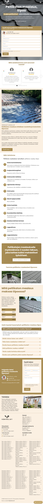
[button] (41, 76)
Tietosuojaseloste (16, 498)
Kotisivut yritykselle (8, 500)
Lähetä (5, 53)
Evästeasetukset (22, 498)
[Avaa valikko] (40, 2)
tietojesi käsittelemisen (16, 51)
